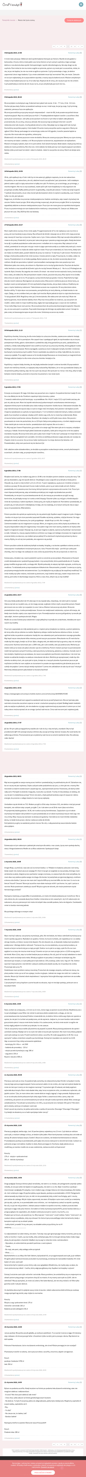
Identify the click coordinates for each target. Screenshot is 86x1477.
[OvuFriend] (12, 6)
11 (71, 46)
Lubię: (77, 53)
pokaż (16, 90)
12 (75, 46)
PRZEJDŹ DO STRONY (43, 1472)
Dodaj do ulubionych (74, 20)
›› (82, 46)
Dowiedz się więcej (47, 1467)
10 (68, 46)
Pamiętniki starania (8, 20)
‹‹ (54, 46)
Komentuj (71, 53)
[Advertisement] (43, 34)
